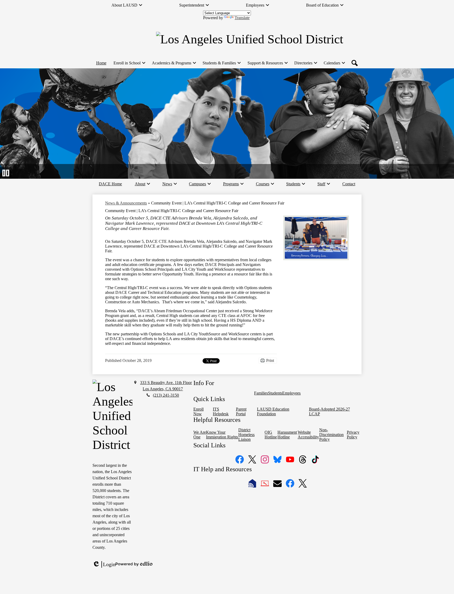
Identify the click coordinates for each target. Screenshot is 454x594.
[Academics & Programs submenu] (174, 63)
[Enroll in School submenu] (129, 63)
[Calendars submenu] (334, 63)
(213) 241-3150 (166, 395)
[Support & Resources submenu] (267, 63)
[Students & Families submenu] (221, 63)
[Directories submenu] (305, 63)
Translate (242, 18)
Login (104, 564)
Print (270, 360)
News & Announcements (126, 203)
